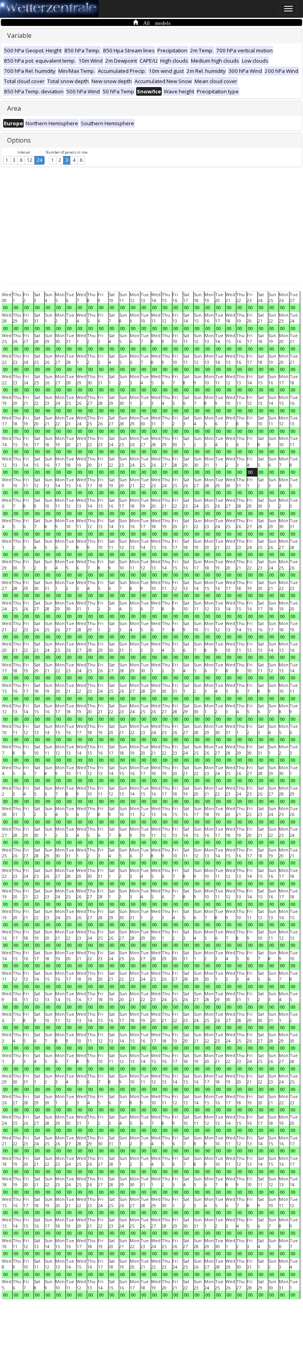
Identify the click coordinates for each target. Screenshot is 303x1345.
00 (5, 307)
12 (29, 160)
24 (39, 160)
